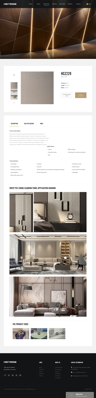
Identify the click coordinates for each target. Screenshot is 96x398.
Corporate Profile (58, 367)
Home (30, 4)
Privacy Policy (58, 378)
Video (41, 124)
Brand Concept (58, 369)
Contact (78, 4)
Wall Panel (46, 4)
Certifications (58, 373)
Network (70, 4)
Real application (29, 124)
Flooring (54, 4)
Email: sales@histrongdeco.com (79, 372)
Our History (57, 371)
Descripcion (14, 124)
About (38, 4)
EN (89, 4)
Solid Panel (62, 4)
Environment (57, 376)
